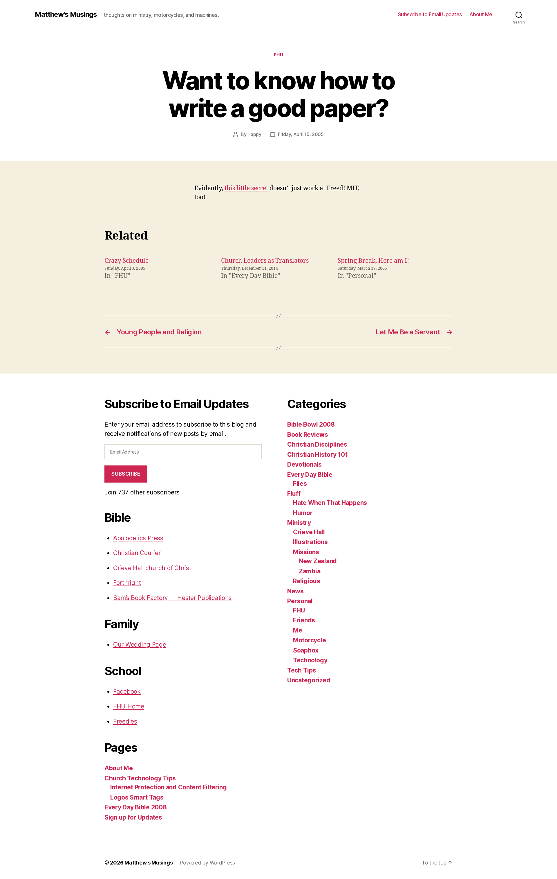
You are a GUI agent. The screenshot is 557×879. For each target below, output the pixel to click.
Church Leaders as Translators (265, 261)
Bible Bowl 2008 (311, 424)
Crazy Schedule (126, 261)
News (295, 591)
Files (300, 483)
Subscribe (125, 474)
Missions (306, 552)
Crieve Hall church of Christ (152, 568)
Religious (306, 581)
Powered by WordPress (207, 863)
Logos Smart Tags (137, 797)
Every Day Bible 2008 (135, 807)
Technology (310, 660)
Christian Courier (136, 553)
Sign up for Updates (133, 817)
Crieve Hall (309, 532)
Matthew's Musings (66, 14)
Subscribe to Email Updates (430, 14)
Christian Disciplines (317, 444)
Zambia (309, 571)
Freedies (125, 721)
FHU (278, 54)
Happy (254, 134)
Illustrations (310, 541)
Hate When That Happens (330, 502)
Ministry (299, 522)
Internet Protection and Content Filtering (168, 787)
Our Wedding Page (139, 644)
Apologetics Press (138, 538)
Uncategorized (308, 680)
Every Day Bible (309, 474)
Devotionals (304, 464)
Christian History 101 (317, 454)
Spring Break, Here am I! (373, 261)
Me (297, 630)
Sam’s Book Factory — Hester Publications (172, 597)
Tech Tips (301, 670)
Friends (304, 620)
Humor (303, 512)
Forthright (127, 582)
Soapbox (306, 650)
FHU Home (128, 706)
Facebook (127, 691)
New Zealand (318, 561)
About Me (480, 14)
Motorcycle (309, 640)
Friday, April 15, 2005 (301, 134)
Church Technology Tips (140, 778)
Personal (300, 601)
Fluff (294, 493)
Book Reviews (307, 434)
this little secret (246, 188)
